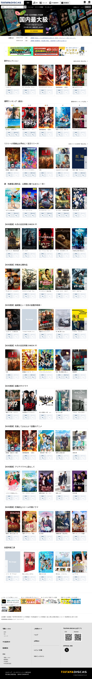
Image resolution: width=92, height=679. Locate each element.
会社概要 (3, 617)
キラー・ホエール (77, 291)
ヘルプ (82, 7)
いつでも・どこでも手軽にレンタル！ (9, 597)
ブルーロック (76, 210)
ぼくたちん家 (59, 412)
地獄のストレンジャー (44, 331)
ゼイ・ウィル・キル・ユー (45, 250)
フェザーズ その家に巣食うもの (14, 331)
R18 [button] (87, 7)
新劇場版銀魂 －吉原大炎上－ (63, 87)
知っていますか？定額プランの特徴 (49, 597)
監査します (58, 493)
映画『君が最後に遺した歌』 (63, 372)
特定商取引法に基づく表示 (71, 617)
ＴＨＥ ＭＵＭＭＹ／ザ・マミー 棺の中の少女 (68, 250)
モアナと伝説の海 (10, 210)
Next (86, 79)
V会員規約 (9, 617)
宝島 (40, 170)
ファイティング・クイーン (45, 87)
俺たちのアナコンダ (77, 87)
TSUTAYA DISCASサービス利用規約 (21, 617)
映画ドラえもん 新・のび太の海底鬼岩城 (66, 129)
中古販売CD (55, 3)
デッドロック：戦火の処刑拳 (46, 291)
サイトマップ (20, 619)
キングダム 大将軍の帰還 (62, 210)
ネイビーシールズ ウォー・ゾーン (31, 291)
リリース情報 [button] (39, 7)
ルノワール (75, 574)
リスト (84, 3)
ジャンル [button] (30, 7)
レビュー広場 (38, 650)
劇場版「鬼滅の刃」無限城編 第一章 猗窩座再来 (18, 170)
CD (36, 3)
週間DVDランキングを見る (79, 101)
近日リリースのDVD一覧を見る (78, 144)
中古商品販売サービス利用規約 (38, 617)
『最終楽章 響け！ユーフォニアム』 (48, 452)
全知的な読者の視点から (78, 250)
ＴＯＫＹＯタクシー (77, 129)
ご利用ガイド (76, 7)
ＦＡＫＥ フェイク (77, 331)
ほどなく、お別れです (11, 129)
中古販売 (6, 661)
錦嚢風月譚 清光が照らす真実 (63, 533)
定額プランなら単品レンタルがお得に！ (70, 597)
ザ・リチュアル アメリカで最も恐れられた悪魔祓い (35, 87)
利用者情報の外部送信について (8, 619)
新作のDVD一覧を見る (80, 61)
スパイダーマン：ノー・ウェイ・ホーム (49, 210)
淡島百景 (75, 452)
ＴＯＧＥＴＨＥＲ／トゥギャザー (30, 331)
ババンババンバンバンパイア (46, 372)
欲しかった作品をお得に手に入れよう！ (30, 597)
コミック (44, 3)
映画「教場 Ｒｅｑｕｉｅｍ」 (80, 170)
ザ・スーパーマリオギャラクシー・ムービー (33, 170)
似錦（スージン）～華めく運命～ (30, 533)
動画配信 (66, 3)
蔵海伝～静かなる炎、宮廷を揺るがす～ (15, 533)
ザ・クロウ (25, 250)
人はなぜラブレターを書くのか (63, 170)
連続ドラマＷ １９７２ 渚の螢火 (14, 412)
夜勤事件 (75, 372)
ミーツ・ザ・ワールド (11, 574)
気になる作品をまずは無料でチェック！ (10, 605)
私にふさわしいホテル (27, 574)
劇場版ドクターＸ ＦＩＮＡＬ (30, 372)
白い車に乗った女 (60, 331)
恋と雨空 (41, 533)
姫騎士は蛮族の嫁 (60, 452)
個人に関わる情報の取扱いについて (55, 617)
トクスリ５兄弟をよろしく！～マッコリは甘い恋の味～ (19, 493)
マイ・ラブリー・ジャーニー (29, 493)
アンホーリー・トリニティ (12, 291)
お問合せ (36, 641)
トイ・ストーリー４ (27, 210)
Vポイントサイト (39, 656)
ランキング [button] (48, 7)
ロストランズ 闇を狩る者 (12, 250)
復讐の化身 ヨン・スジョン (46, 493)
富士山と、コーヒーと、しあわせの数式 (65, 574)
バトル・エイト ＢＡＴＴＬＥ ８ (64, 291)
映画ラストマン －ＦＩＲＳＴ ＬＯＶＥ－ (33, 129)
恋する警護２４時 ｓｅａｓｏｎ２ (47, 412)
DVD (28, 3)
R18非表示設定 (7, 663)
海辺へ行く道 (42, 574)
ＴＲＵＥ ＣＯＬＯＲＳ (78, 412)
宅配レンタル (7, 657)
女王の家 (75, 493)
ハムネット (8, 87)
